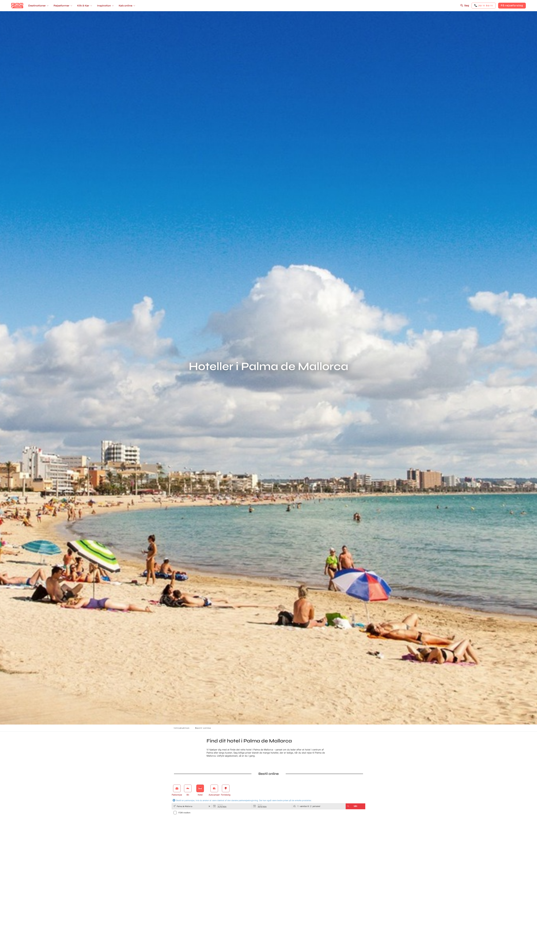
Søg (466, 5)
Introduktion (182, 728)
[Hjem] (17, 5)
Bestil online (203, 728)
